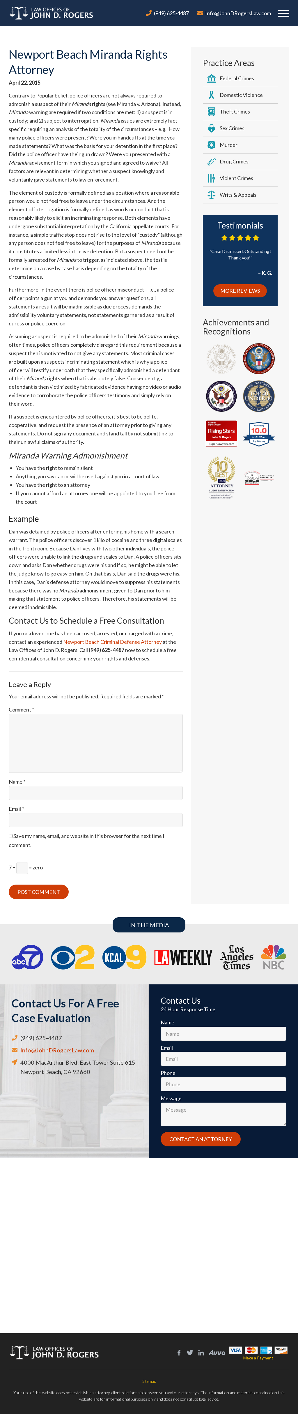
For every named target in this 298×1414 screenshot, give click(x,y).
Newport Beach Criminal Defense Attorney (112, 642)
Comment (21, 709)
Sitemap (149, 1381)
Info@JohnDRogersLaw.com (238, 13)
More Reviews (240, 290)
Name (17, 781)
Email (16, 808)
